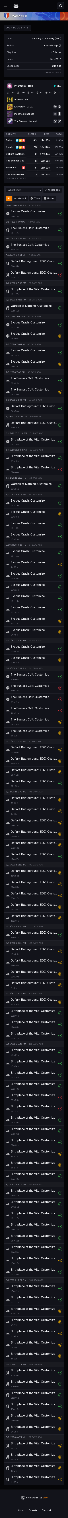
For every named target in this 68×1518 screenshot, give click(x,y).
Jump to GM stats (17, 27)
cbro (45, 1497)
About (20, 1510)
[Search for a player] (60, 5)
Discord (46, 1510)
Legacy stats (15, 178)
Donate (33, 1510)
